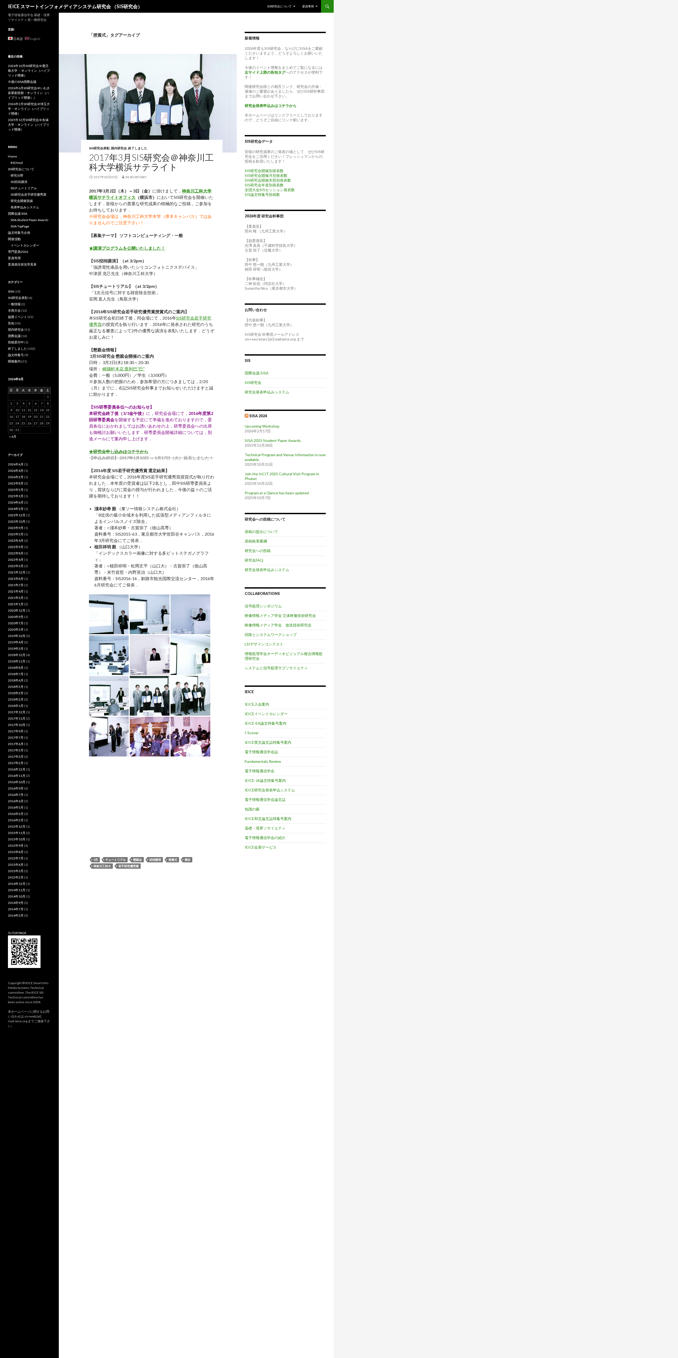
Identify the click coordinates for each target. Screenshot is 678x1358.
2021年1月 (16, 604)
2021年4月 (16, 591)
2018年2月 (16, 699)
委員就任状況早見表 (22, 264)
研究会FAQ (254, 560)
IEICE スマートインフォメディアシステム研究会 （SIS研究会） (75, 6)
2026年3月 (16, 477)
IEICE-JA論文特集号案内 (265, 780)
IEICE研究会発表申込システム (270, 790)
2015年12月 (16, 826)
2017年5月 (16, 750)
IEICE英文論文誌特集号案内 (268, 742)
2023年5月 (16, 534)
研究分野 (17, 175)
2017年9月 (16, 731)
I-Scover (252, 732)
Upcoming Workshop (262, 426)
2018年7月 (16, 674)
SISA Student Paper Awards (29, 220)
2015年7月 (16, 858)
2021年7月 (16, 585)
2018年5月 (16, 687)
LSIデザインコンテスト (264, 644)
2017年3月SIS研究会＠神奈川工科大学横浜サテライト (151, 162)
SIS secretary (135, 177)
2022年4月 (16, 560)
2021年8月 (16, 579)
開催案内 (14, 361)
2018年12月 (16, 655)
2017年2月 (16, 763)
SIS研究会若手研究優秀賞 (28, 194)
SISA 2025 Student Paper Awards (273, 440)
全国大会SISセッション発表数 (270, 189)
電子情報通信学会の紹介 (265, 837)
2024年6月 (16, 502)
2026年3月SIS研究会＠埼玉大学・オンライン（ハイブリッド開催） (29, 108)
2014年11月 (16, 890)
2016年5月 (16, 807)
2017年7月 (16, 737)
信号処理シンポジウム (263, 606)
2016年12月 (16, 769)
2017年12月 (16, 712)
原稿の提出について (261, 531)
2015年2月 (16, 877)
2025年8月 (16, 483)
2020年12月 (16, 610)
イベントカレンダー (25, 245)
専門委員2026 (18, 252)
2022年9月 (16, 547)
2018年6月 (16, 680)
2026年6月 (16, 464)
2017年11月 (16, 718)
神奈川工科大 (102, 866)
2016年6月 (16, 801)
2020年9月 (16, 617)
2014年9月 (16, 903)
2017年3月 (16, 757)
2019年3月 (16, 649)
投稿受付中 (16, 342)
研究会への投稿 (258, 550)
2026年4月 (16, 471)
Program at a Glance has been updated (277, 493)
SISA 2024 (258, 416)
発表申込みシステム (25, 207)
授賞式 (172, 859)
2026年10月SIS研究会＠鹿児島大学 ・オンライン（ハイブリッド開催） (29, 70)
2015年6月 (16, 865)
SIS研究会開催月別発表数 (266, 175)
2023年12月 (16, 515)
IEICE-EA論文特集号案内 (265, 723)
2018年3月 (16, 693)
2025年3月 (16, 496)
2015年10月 (16, 839)
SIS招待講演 (19, 182)
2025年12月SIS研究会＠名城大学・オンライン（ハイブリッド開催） (28, 124)
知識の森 (252, 809)
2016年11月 (16, 776)
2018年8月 (16, 668)
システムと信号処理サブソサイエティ (276, 668)
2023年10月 (16, 521)
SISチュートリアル (24, 188)
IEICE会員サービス (260, 847)
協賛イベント (17, 317)
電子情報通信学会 (259, 771)
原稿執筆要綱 (256, 541)
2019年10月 (16, 636)
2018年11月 (16, 661)
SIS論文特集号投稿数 (262, 194)
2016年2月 (16, 820)
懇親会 (137, 859)
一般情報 (14, 304)
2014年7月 (16, 909)
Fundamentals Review (263, 761)
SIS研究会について (279, 6)
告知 (11, 323)
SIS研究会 (253, 382)
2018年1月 (16, 706)
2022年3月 (16, 566)
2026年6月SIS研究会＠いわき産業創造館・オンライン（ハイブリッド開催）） (29, 93)
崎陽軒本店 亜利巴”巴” (123, 368)
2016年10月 (16, 782)
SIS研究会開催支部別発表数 (268, 180)
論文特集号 (16, 355)
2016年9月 (16, 788)
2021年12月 (16, 572)
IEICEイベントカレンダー (266, 713)
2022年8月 (16, 553)
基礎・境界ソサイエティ (265, 828)
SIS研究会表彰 (99, 148)
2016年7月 (16, 795)
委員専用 (308, 6)
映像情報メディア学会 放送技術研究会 (278, 625)
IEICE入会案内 (257, 704)
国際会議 (14, 336)
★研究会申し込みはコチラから (118, 451)
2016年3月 (16, 814)
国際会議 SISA (257, 373)
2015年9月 (16, 846)
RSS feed (17, 163)
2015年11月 (16, 833)
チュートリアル (115, 859)
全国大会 (14, 310)
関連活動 (14, 239)
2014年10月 (16, 896)
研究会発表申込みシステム (267, 392)
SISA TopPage (20, 226)
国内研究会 (119, 148)
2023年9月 (16, 528)
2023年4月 (16, 541)
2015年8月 (16, 852)
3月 (95, 859)
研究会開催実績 (22, 201)
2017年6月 (16, 744)
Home (12, 156)
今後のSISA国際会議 (22, 82)
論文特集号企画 (19, 233)
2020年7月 (16, 623)
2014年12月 (16, 884)
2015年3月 (16, 871)
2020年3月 (16, 629)
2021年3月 (16, 598)
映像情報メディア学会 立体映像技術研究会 (280, 615)
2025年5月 (16, 490)
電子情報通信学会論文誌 (265, 799)
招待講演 (155, 859)
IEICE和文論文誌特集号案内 (268, 818)
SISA (11, 291)
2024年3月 (16, 509)
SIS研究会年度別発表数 (264, 185)
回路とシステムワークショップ (271, 634)
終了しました (137, 148)
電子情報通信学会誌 (261, 752)
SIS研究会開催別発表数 (264, 170)
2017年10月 (16, 725)
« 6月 (12, 436)
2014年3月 (16, 915)
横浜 (187, 859)
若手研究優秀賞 (128, 866)
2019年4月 (16, 642)
